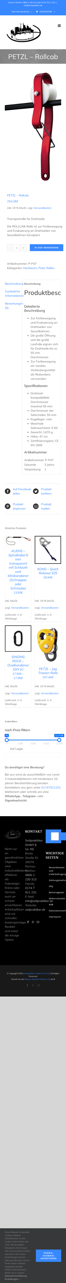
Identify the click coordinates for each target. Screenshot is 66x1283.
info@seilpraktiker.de (33, 5)
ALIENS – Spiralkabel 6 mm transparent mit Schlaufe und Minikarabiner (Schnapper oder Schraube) (18, 569)
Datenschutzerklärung (16, 1276)
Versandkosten (42, 207)
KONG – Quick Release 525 (47, 571)
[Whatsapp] (33, 922)
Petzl (41, 268)
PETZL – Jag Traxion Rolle (48, 671)
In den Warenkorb (46, 247)
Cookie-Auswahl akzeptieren (49, 1256)
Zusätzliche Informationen (12, 294)
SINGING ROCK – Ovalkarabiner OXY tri (18, 663)
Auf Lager (16, 749)
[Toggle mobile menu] (59, 25)
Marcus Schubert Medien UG (37, 979)
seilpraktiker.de (35, 909)
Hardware (30, 268)
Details (18, 545)
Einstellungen (11, 1279)
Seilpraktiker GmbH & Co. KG (36, 973)
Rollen (50, 268)
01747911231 (51, 787)
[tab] (12, 284)
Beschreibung (12, 284)
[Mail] (38, 922)
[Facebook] (28, 922)
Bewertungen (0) (12, 306)
